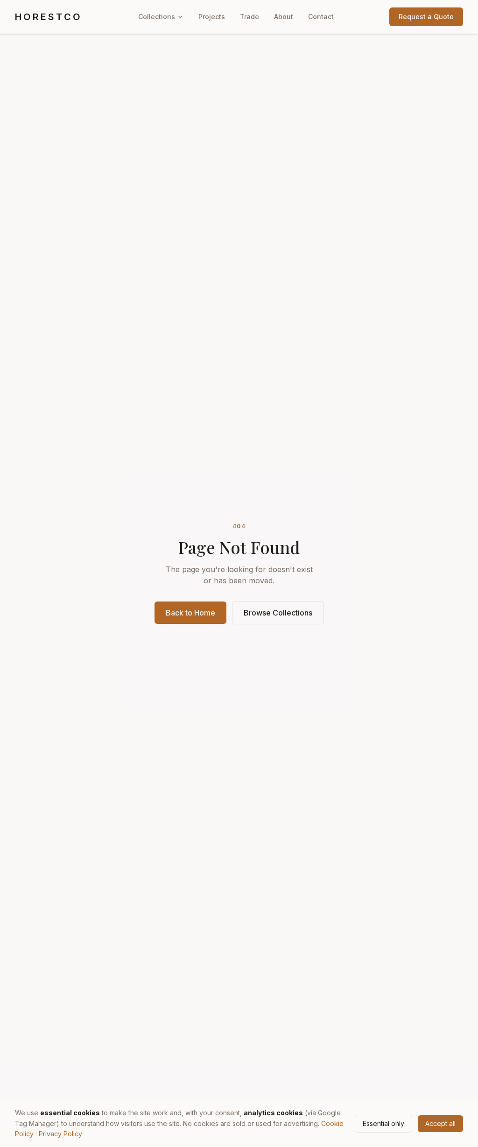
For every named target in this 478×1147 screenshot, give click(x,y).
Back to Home (190, 612)
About (283, 17)
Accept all (440, 1123)
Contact (321, 17)
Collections (156, 17)
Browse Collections (278, 612)
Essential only (383, 1123)
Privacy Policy (60, 1134)
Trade (249, 17)
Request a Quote (426, 17)
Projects (211, 17)
